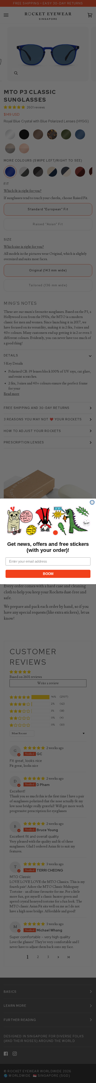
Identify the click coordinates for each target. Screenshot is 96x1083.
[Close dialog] (92, 502)
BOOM (48, 574)
